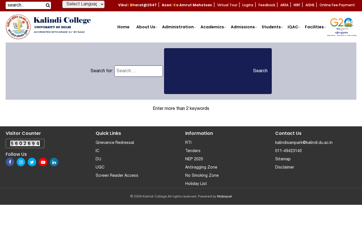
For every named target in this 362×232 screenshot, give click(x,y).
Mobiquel (224, 196)
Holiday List (196, 184)
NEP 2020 (194, 159)
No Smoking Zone (202, 176)
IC (97, 151)
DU (98, 159)
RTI (188, 143)
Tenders (193, 151)
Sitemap (283, 159)
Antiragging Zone (201, 167)
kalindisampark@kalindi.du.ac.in (304, 143)
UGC (100, 167)
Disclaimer (284, 167)
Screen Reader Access (117, 176)
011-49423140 (288, 151)
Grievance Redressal (115, 143)
